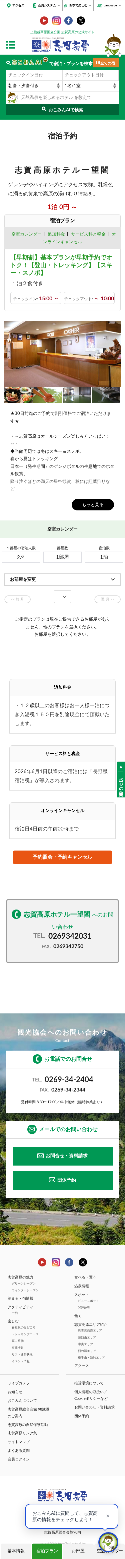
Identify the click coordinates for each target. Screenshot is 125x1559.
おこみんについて (22, 1400)
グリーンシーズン (24, 1283)
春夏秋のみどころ (24, 1327)
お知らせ (15, 1392)
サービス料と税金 (88, 234)
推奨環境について (89, 1383)
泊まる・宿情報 (20, 1298)
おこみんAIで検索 (66, 110)
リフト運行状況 (22, 1354)
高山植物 (18, 1341)
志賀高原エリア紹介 (90, 1324)
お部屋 (78, 1551)
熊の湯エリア (87, 1351)
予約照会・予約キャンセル (62, 857)
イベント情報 (21, 1361)
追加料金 (56, 234)
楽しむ (13, 1321)
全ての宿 (107, 63)
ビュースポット (88, 1301)
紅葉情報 (18, 1348)
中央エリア (85, 1344)
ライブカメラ (19, 1383)
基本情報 (16, 1551)
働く (78, 1316)
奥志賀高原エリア (90, 1330)
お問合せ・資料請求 (67, 1155)
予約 (15, 1313)
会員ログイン (19, 1459)
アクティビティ (20, 1307)
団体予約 (66, 1180)
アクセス (18, 5)
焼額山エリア (87, 1337)
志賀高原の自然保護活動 (28, 1425)
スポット (81, 1295)
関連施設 (84, 1307)
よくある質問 (19, 1450)
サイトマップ (19, 1442)
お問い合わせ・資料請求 (94, 1407)
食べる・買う (85, 1277)
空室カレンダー (26, 234)
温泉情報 (81, 1286)
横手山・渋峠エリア (91, 1357)
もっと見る (93, 505)
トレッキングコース (25, 1334)
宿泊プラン (47, 1551)
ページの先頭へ (121, 784)
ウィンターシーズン (25, 1290)
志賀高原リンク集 (22, 1433)
